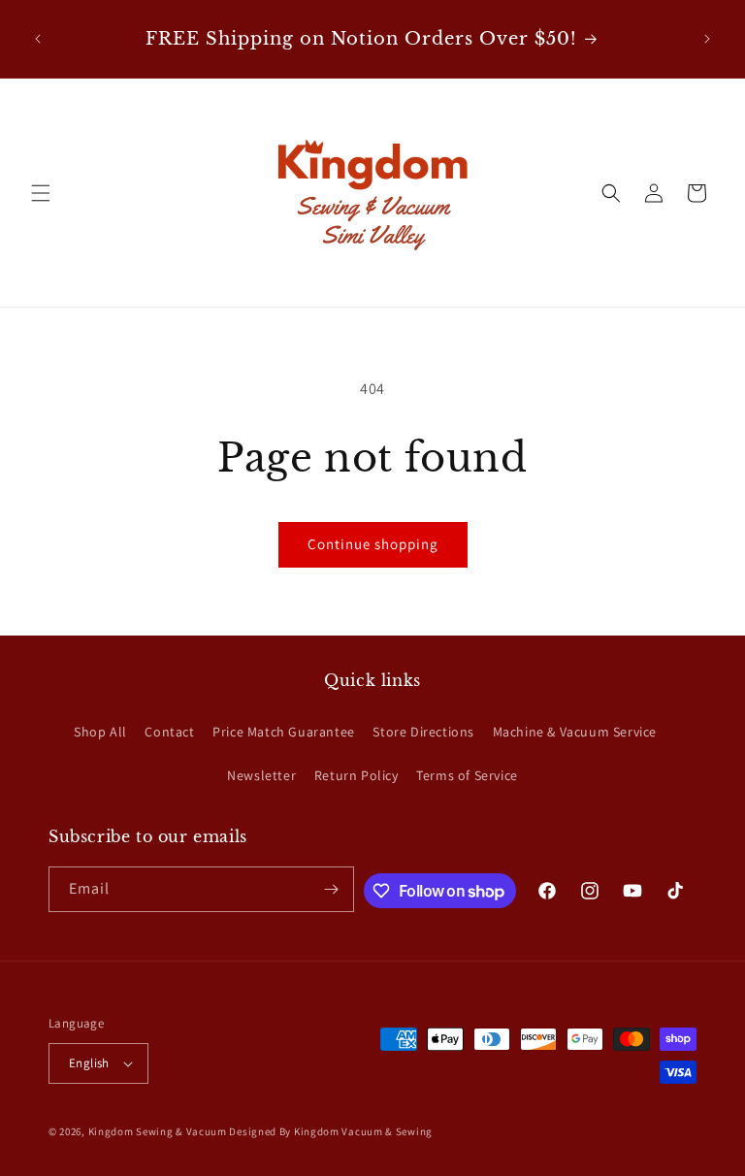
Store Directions (423, 731)
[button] (40, 193)
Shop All (100, 731)
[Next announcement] (707, 38)
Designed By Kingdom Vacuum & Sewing (331, 1131)
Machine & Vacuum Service (575, 731)
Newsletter (261, 775)
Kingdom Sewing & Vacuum (157, 1131)
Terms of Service (467, 775)
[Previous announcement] (37, 38)
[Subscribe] (331, 889)
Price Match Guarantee (283, 731)
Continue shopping (373, 544)
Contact (169, 731)
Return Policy (356, 775)
